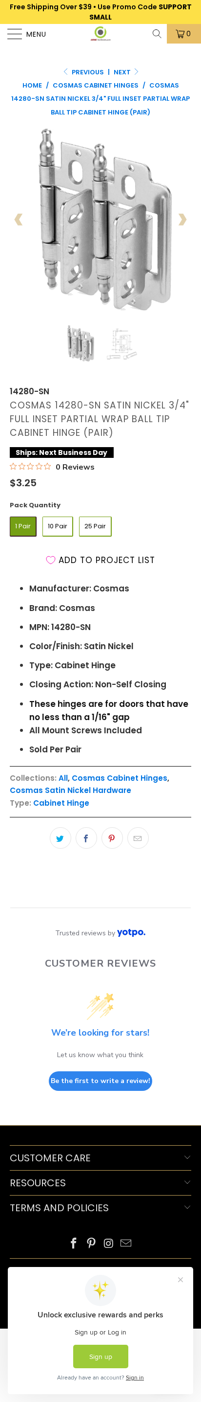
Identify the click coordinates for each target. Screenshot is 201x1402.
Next (123, 72)
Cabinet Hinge (61, 803)
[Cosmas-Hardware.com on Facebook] (74, 1244)
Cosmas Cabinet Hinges (119, 778)
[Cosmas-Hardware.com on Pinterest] (91, 1244)
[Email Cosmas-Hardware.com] (126, 1244)
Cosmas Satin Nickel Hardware (70, 790)
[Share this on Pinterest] (112, 838)
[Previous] (19, 220)
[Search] (157, 33)
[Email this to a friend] (138, 838)
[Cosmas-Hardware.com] (100, 34)
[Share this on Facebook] (86, 838)
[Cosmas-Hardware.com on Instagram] (108, 1244)
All (63, 778)
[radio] (23, 527)
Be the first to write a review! (100, 1080)
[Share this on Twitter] (60, 838)
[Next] (182, 220)
